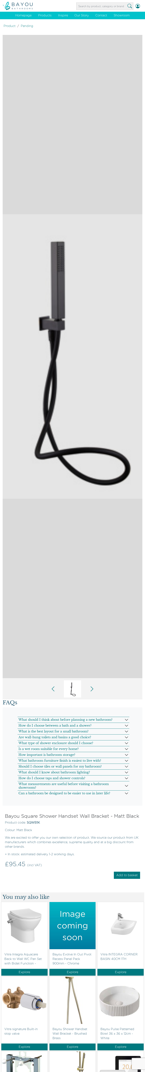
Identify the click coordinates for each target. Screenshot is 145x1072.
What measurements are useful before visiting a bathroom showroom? (64, 785)
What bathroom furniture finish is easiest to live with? (60, 760)
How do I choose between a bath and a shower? (55, 725)
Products (45, 15)
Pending (27, 26)
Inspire (63, 15)
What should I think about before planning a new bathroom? (65, 720)
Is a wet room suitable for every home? (49, 749)
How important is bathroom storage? (47, 755)
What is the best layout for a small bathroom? (53, 731)
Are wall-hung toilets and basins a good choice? (55, 737)
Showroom (122, 15)
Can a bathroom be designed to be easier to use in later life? (64, 793)
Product (9, 26)
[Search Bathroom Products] (129, 6)
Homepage (23, 15)
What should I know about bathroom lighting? (54, 772)
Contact (101, 15)
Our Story (81, 15)
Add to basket (127, 875)
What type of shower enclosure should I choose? (56, 743)
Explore (24, 972)
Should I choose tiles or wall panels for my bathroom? (60, 766)
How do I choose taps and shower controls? (52, 778)
